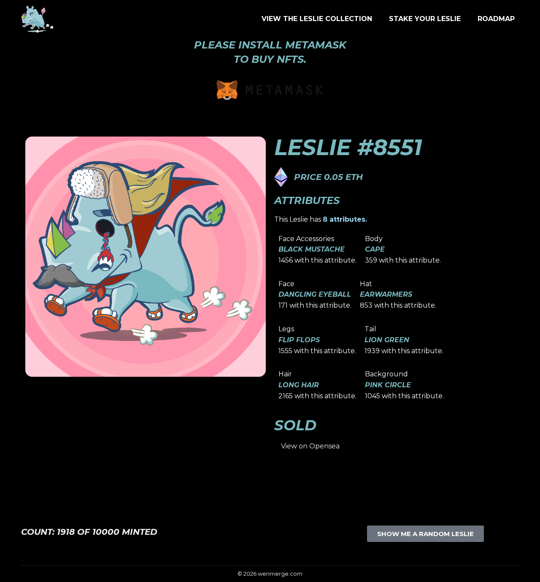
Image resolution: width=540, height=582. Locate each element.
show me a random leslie (425, 534)
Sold (295, 425)
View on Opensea (310, 446)
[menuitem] (316, 19)
